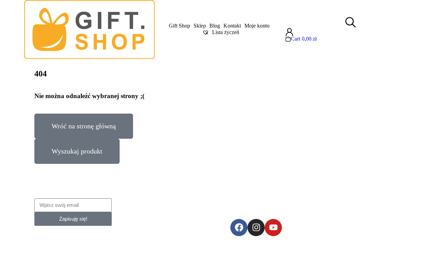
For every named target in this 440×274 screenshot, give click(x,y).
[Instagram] (256, 227)
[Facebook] (239, 227)
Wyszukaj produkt (77, 151)
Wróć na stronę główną (84, 126)
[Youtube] (273, 227)
